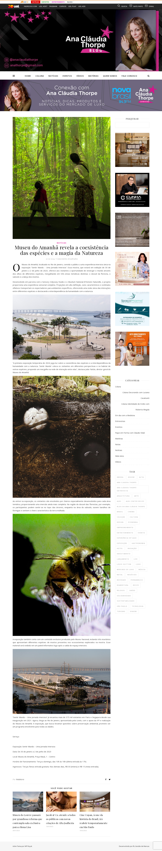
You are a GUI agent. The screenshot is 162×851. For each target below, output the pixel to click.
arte (136, 496)
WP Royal (28, 846)
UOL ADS (81, 6)
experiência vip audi (127, 538)
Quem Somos (110, 76)
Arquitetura (123, 496)
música (142, 569)
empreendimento (125, 527)
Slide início (119, 456)
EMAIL (151, 6)
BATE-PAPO (138, 6)
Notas (117, 444)
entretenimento (125, 533)
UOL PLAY (72, 6)
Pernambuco (137, 580)
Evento (141, 533)
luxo (138, 564)
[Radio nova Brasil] (81, 110)
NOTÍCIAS (35, 2)
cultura (134, 517)
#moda (120, 477)
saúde (132, 590)
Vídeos (80, 76)
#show (131, 477)
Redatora (20, 779)
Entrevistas (120, 421)
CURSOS (62, 6)
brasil (120, 512)
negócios (132, 575)
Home (28, 76)
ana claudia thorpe (127, 482)
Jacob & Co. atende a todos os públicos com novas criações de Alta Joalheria (60, 819)
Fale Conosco (129, 76)
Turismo (121, 611)
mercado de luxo (125, 569)
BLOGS (69, 2)
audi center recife (135, 501)
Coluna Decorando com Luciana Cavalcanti (136, 395)
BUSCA (124, 6)
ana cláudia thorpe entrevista (127, 489)
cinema (131, 512)
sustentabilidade (126, 601)
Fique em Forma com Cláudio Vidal (130, 432)
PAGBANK (53, 6)
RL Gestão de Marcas (141, 846)
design (120, 522)
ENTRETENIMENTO (58, 2)
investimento (123, 554)
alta (141, 477)
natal (120, 575)
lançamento (123, 559)
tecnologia (137, 606)
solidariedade (124, 596)
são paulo (122, 606)
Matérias (93, 76)
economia (133, 522)
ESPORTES (45, 2)
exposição (122, 543)
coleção (121, 517)
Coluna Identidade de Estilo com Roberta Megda (135, 407)
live (136, 559)
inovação (132, 548)
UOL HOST (43, 6)
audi (119, 501)
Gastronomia (138, 543)
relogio (121, 590)
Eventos (67, 76)
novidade (121, 580)
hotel (120, 548)
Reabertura (122, 585)
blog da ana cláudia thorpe (131, 506)
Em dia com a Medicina (125, 415)
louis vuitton (124, 564)
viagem (133, 611)
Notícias (53, 76)
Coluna (39, 76)
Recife (136, 585)
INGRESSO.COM (30, 6)
